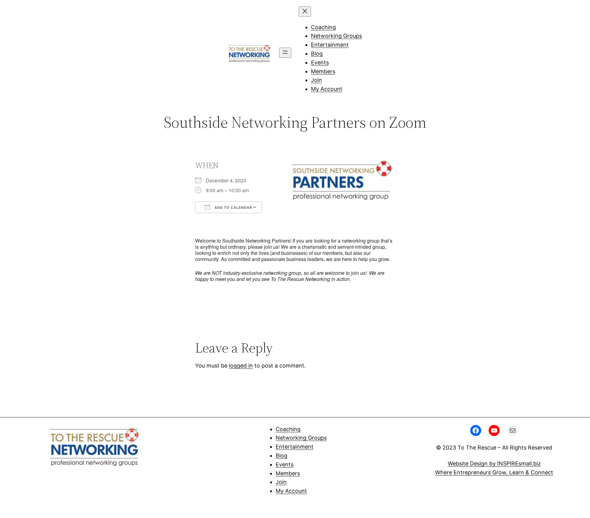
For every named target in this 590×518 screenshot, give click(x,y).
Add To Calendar (232, 207)
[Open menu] (285, 53)
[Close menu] (305, 11)
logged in (241, 365)
